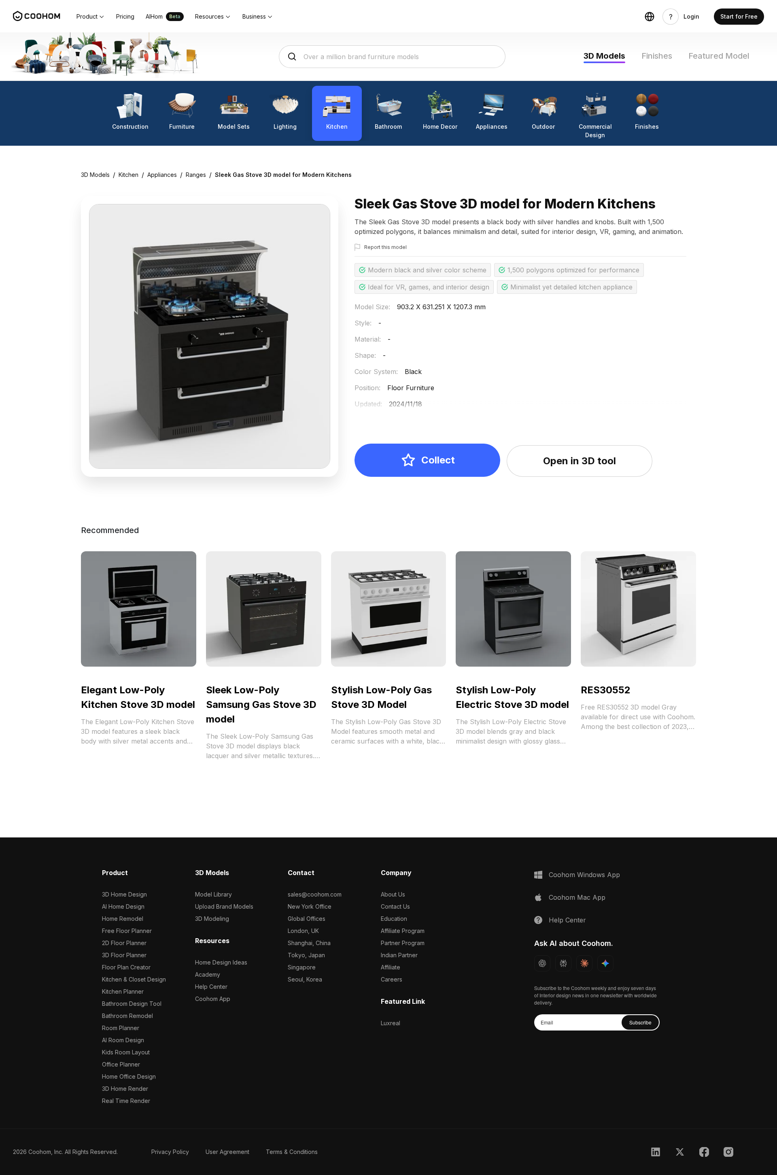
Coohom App (212, 998)
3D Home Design (124, 894)
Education (394, 918)
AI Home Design (123, 906)
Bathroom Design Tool (131, 1003)
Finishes (656, 56)
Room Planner (120, 1027)
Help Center (211, 986)
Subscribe (640, 1022)
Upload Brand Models (224, 906)
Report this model (385, 247)
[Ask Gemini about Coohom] (605, 963)
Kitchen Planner (123, 991)
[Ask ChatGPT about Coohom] (542, 963)
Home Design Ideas (221, 962)
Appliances (162, 174)
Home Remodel (122, 918)
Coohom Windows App (584, 875)
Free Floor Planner (127, 930)
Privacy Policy (170, 1151)
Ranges (196, 174)
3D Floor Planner (124, 955)
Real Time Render (126, 1100)
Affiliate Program (403, 930)
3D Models (604, 56)
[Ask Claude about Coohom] (584, 963)
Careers (391, 979)
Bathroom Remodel (127, 1015)
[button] (90, 16)
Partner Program (403, 942)
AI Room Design (123, 1040)
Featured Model (718, 56)
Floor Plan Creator (126, 967)
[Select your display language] (649, 16)
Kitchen (128, 174)
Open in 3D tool (579, 461)
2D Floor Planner (124, 942)
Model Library (213, 894)
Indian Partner (399, 955)
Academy (207, 974)
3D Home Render (125, 1088)
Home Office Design (129, 1076)
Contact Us (395, 906)
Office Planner (121, 1064)
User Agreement (227, 1151)
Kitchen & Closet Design (134, 979)
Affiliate (390, 967)
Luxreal (390, 1023)
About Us (393, 894)
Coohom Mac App (577, 897)
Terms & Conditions (292, 1151)
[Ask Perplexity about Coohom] (563, 963)
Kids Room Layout (126, 1052)
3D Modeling (212, 918)
